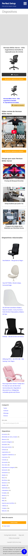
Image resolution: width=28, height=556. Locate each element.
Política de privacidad (14, 538)
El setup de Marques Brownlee (14, 181)
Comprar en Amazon (19, 105)
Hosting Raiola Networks (10, 535)
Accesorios (4, 434)
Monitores (4, 482)
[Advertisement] (14, 30)
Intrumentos (5, 472)
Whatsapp (5, 413)
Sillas (3, 500)
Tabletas (4, 505)
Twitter (5, 408)
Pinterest (5, 415)
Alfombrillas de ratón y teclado (9, 437)
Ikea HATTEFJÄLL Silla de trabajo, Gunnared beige (12, 284)
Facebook (5, 410)
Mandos (4, 475)
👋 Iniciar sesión (6, 526)
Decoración (4, 462)
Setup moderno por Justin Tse (14, 203)
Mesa (3, 477)
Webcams (4, 511)
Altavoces (4, 439)
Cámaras (4, 449)
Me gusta (15, 74)
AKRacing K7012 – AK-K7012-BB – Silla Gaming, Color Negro (13, 360)
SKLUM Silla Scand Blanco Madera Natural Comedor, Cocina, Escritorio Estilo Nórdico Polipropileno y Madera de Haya (13, 311)
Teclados (4, 508)
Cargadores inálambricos (8, 454)
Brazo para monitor (7, 447)
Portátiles (4, 493)
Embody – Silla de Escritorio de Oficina (13, 336)
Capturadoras (5, 452)
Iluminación (4, 470)
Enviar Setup (14, 522)
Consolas (4, 459)
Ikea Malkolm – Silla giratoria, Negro (13, 260)
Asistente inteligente (7, 442)
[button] (25, 2)
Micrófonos (4, 480)
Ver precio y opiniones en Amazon (14, 79)
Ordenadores (5, 490)
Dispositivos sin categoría (8, 467)
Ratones (4, 495)
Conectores (5, 457)
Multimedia (4, 488)
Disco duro (4, 465)
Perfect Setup (9, 3)
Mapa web (21, 535)
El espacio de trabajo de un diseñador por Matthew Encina (14, 227)
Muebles (4, 485)
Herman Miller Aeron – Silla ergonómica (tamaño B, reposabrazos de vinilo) (11, 100)
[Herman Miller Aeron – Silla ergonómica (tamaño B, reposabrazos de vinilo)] (14, 91)
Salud (3, 498)
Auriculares (4, 444)
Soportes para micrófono (8, 503)
